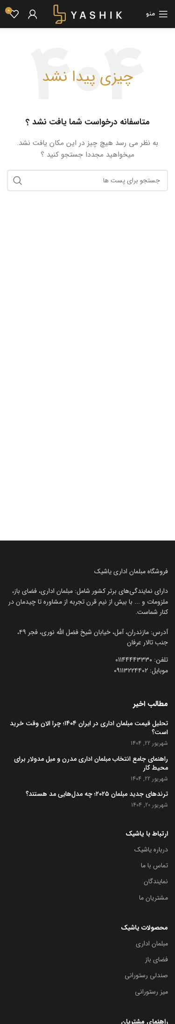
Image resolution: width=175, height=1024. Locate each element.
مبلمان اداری (152, 943)
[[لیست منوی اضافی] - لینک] (87, 637)
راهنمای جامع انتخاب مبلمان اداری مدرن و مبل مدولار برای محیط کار (91, 764)
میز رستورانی (151, 992)
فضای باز (156, 959)
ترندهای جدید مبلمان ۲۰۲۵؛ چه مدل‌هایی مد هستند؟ (97, 794)
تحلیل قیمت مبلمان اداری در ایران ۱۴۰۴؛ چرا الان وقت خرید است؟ (89, 728)
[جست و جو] (17, 180)
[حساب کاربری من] (32, 14)
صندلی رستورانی (146, 975)
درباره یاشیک (151, 849)
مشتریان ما (153, 898)
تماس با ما (154, 865)
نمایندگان (156, 881)
